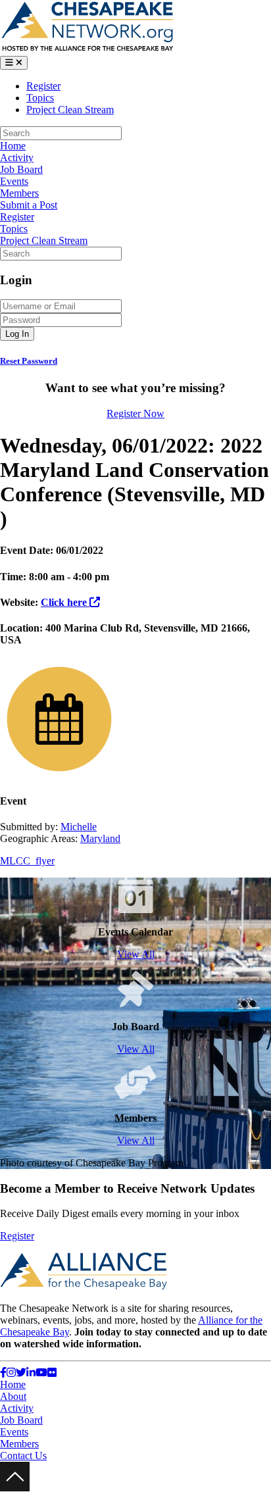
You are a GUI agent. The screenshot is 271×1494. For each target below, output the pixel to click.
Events (14, 181)
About (13, 1396)
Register (43, 85)
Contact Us (23, 1455)
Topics (40, 97)
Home (13, 145)
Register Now (135, 413)
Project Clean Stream (70, 109)
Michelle (79, 826)
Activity (17, 157)
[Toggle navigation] (14, 63)
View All (136, 954)
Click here (65, 602)
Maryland (100, 838)
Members (19, 193)
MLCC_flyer (27, 860)
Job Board (21, 169)
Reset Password (28, 361)
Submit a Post (28, 205)
